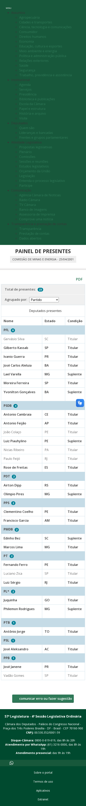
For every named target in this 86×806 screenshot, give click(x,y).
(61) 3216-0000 (57, 744)
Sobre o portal (43, 772)
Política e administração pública (42, 56)
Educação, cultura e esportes (40, 46)
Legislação (27, 176)
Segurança (27, 70)
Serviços (25, 89)
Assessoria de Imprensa (37, 214)
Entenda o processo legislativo (42, 180)
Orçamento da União (34, 171)
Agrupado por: (16, 299)
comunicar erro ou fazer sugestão (45, 698)
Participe (25, 185)
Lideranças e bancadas (36, 132)
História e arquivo (32, 113)
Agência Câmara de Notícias (40, 195)
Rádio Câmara (29, 200)
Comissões (27, 156)
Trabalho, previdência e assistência (45, 75)
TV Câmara (27, 205)
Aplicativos (43, 790)
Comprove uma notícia (36, 219)
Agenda (25, 84)
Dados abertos (30, 238)
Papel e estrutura (32, 108)
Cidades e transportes (35, 22)
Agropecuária (29, 17)
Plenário (25, 152)
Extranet (43, 799)
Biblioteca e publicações (37, 99)
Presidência (27, 94)
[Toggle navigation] (79, 6)
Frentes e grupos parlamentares (43, 137)
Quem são (26, 128)
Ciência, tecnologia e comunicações (45, 27)
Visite (23, 118)
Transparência (30, 229)
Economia (26, 41)
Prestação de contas (34, 233)
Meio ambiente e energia (38, 51)
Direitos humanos (32, 36)
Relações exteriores (34, 60)
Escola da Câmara (32, 104)
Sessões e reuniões (33, 161)
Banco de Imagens (33, 209)
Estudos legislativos (34, 166)
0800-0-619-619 (45, 740)
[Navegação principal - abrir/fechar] (8, 5)
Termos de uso (43, 781)
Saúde (23, 65)
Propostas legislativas (35, 147)
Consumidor (28, 32)
